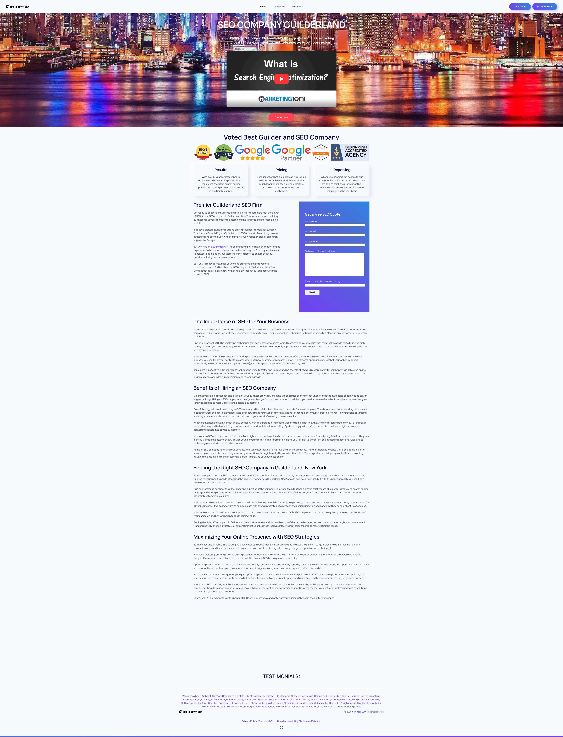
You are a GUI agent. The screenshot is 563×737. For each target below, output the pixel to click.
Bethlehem (187, 703)
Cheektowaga (253, 696)
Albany (197, 696)
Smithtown (250, 699)
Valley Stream (275, 703)
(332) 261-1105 (544, 6)
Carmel (335, 699)
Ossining (289, 703)
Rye (225, 699)
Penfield (262, 703)
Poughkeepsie (348, 703)
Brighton (213, 703)
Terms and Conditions (270, 721)
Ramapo (296, 706)
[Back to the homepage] (17, 6)
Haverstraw (251, 703)
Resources (297, 6)
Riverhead (345, 699)
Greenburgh (306, 696)
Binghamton (364, 703)
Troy (285, 699)
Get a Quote (520, 6)
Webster (376, 703)
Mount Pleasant (211, 706)
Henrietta (334, 703)
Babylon (216, 696)
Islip (344, 696)
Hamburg (325, 699)
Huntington (334, 696)
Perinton (241, 706)
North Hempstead (370, 696)
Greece (295, 696)
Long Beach (358, 699)
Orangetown (190, 699)
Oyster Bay (204, 699)
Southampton (309, 706)
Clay (277, 696)
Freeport (311, 703)
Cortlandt (300, 703)
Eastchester (372, 699)
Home (263, 6)
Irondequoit (268, 706)
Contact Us (279, 6)
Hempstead (320, 696)
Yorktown (224, 703)
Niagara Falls (254, 706)
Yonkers (314, 699)
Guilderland (200, 703)
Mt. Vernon (353, 696)
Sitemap (316, 721)
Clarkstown (268, 696)
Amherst (206, 696)
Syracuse (263, 699)
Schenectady (236, 699)
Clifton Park (237, 703)
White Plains (302, 699)
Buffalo (240, 696)
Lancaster (322, 703)
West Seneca (228, 706)
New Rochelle (283, 706)
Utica (292, 699)
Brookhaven (228, 696)
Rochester (216, 699)
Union (321, 706)
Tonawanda (275, 699)
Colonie (285, 696)
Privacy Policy (249, 721)
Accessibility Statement (297, 721)
